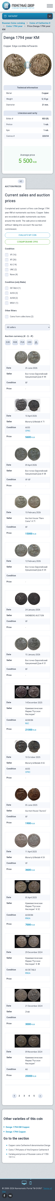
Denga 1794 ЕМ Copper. (18, 1127)
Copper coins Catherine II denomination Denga (29, 1145)
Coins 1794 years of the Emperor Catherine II (29, 1150)
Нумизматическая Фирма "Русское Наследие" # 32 (33, 906)
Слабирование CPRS (27, 242)
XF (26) (13, 259)
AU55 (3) (14, 293)
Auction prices (13, 184)
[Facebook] (4, 1195)
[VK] (10, 1195)
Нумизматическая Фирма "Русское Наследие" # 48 (33, 961)
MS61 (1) (14, 303)
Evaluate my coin (27, 235)
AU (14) (13, 264)
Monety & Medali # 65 (35, 763)
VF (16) (13, 255)
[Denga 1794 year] (27, 65)
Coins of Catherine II (39, 23)
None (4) (14, 274)
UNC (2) (13, 269)
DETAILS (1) (15, 288)
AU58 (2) (14, 298)
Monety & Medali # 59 (35, 857)
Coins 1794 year (14, 26)
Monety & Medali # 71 (35, 422)
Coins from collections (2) (21, 316)
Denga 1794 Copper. (16, 1132)
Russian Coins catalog (13, 23)
